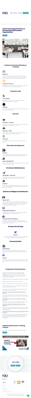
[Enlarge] (27, 39)
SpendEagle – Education (8, 175)
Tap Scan (4, 279)
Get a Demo (5, 35)
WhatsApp (12, 365)
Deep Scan (4, 281)
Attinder (3, 285)
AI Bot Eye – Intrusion (8, 122)
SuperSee (4, 107)
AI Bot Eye (8, 301)
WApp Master (6, 248)
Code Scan (4, 283)
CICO (3, 289)
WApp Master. (24, 250)
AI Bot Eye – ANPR (7, 131)
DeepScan (5, 74)
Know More (4, 332)
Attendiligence (5, 274)
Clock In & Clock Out (7, 83)
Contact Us (25, 12)
